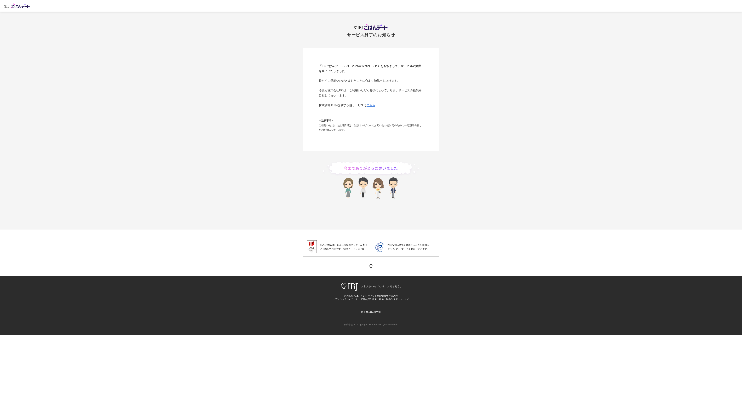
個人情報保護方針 (371, 312)
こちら (371, 105)
